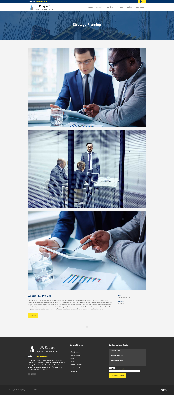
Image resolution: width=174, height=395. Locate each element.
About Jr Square (75, 352)
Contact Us (74, 371)
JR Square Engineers (27, 390)
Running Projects (75, 368)
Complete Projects (76, 365)
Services (73, 361)
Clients (72, 358)
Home (72, 349)
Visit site (33, 315)
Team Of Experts (75, 355)
